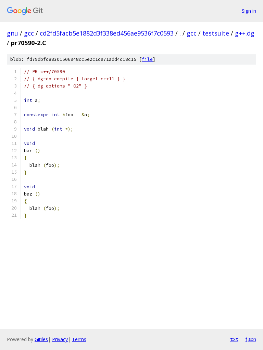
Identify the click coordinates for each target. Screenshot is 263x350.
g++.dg (244, 33)
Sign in (249, 11)
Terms (79, 339)
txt (234, 339)
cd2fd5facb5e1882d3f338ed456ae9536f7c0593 (107, 33)
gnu (12, 33)
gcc (29, 33)
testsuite (215, 33)
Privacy (60, 339)
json (250, 339)
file (147, 59)
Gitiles (41, 339)
